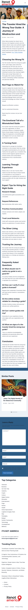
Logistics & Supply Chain (8, 512)
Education (4, 499)
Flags (3, 503)
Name (5, 450)
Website (5, 464)
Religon (4, 518)
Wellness (4, 526)
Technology (5, 522)
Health (3, 507)
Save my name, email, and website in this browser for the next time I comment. (14, 468)
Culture (4, 21)
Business (4, 486)
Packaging (4, 516)
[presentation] (14, 387)
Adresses (4, 484)
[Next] (24, 395)
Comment (6, 431)
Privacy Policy (7, 586)
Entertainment (5, 501)
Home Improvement (7, 509)
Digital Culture (5, 497)
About (5, 582)
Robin (5, 37)
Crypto (3, 493)
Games (4, 505)
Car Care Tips (5, 488)
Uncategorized (6, 524)
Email (5, 457)
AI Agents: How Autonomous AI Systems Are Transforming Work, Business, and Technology (14, 556)
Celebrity (4, 491)
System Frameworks (7, 520)
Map (3, 514)
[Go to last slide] (4, 395)
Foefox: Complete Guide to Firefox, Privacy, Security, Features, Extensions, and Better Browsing (13, 570)
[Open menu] (25, 3)
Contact (6, 584)
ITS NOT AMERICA (10, 531)
